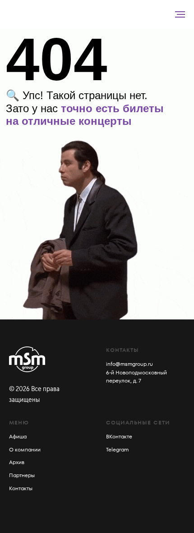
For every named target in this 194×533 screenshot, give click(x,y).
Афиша (18, 436)
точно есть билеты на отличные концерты (85, 114)
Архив (16, 462)
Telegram (117, 449)
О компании (25, 449)
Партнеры (22, 475)
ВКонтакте (119, 436)
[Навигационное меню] (180, 14)
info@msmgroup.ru (129, 364)
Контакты (20, 488)
